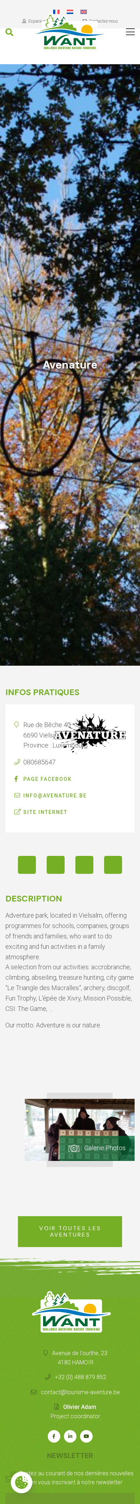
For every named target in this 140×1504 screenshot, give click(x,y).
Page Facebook (47, 779)
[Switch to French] (56, 11)
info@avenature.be (55, 795)
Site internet (45, 812)
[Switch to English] (83, 11)
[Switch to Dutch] (70, 11)
